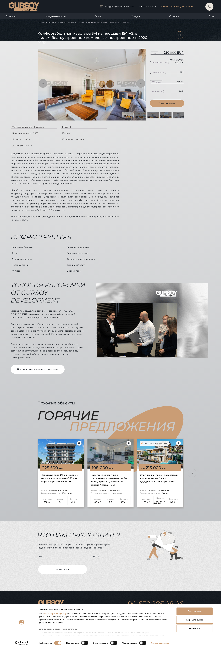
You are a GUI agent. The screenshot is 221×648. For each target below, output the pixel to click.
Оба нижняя (114, 490)
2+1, (159, 501)
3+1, (163, 501)
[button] (43, 83)
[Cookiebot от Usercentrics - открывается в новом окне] (21, 643)
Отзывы (174, 16)
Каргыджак (64, 490)
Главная (11, 16)
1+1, (155, 501)
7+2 (159, 503)
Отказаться (194, 628)
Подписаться (62, 569)
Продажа (51, 22)
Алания (61, 22)
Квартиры (85, 22)
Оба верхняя (73, 22)
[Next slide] (192, 473)
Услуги (135, 16)
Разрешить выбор (194, 620)
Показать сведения (160, 643)
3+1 (60, 502)
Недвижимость (55, 16)
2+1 (110, 502)
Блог (212, 16)
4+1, (155, 503)
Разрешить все (195, 611)
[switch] (84, 643)
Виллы (165, 493)
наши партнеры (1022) (55, 613)
